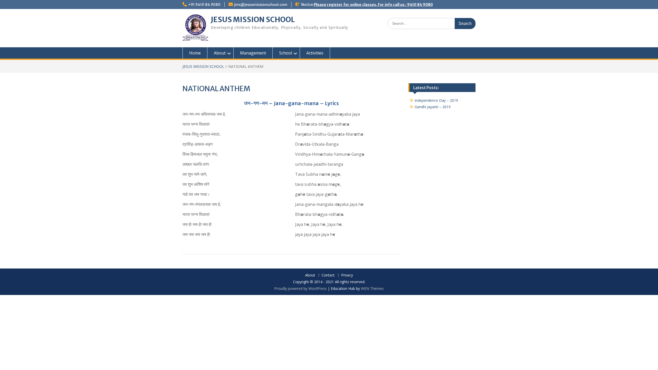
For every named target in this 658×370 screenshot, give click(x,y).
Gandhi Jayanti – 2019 (433, 106)
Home (195, 53)
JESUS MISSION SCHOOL (253, 19)
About (310, 275)
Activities (314, 53)
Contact (328, 275)
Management (253, 53)
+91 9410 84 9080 (204, 4)
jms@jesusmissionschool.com (260, 4)
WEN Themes (372, 288)
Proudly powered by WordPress (300, 288)
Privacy (347, 275)
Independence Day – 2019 (436, 100)
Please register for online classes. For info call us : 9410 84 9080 (373, 4)
